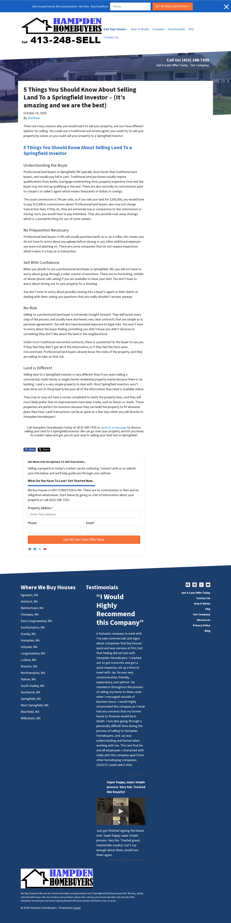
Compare (158, 29)
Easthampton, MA (33, 627)
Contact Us (111, 37)
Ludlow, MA (28, 660)
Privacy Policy (201, 625)
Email (90, 523)
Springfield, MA (31, 699)
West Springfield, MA (34, 705)
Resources (203, 620)
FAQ (191, 29)
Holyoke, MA (29, 647)
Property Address (40, 508)
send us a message (114, 427)
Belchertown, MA (32, 608)
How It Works (140, 29)
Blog (207, 631)
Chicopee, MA (30, 614)
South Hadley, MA (32, 686)
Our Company (200, 65)
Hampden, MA (30, 640)
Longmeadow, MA (33, 653)
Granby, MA (28, 634)
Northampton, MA (33, 673)
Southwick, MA (30, 692)
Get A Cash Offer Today (172, 65)
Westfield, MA (30, 712)
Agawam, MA (29, 595)
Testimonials (176, 29)
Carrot (77, 908)
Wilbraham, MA (31, 718)
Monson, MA (29, 666)
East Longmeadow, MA (36, 621)
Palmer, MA (28, 679)
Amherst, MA (29, 601)
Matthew (34, 118)
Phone (32, 523)
